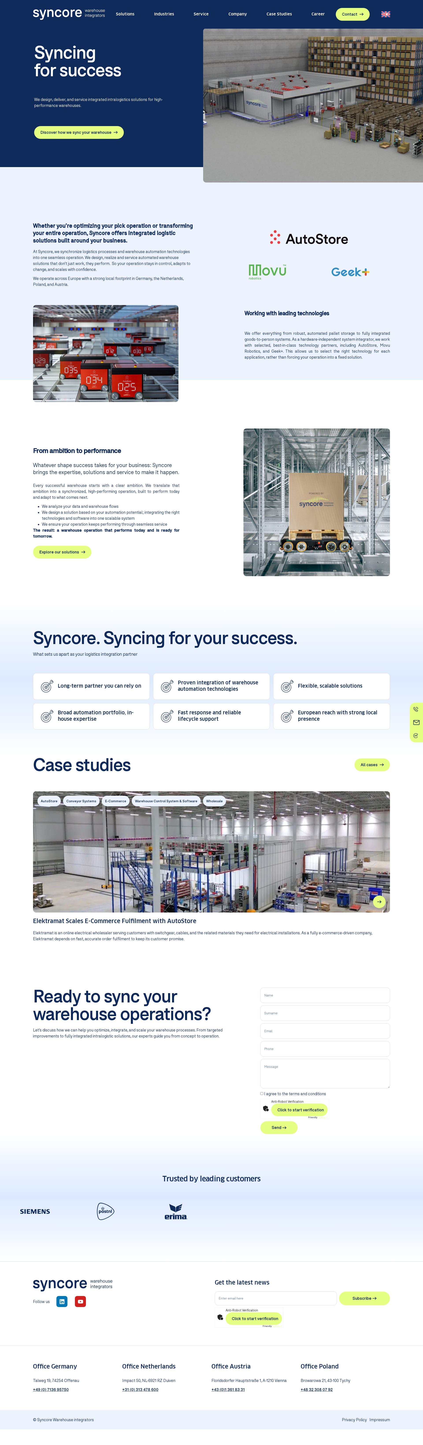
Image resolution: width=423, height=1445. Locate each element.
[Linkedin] (61, 1301)
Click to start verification (300, 1109)
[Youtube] (80, 1301)
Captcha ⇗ (318, 1117)
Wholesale (214, 801)
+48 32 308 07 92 (317, 1389)
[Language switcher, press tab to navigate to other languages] (385, 14)
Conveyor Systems (81, 801)
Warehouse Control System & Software (166, 801)
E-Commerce (115, 801)
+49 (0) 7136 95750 (51, 1389)
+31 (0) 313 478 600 (140, 1389)
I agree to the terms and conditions (295, 1093)
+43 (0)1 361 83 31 (228, 1389)
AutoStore (49, 801)
